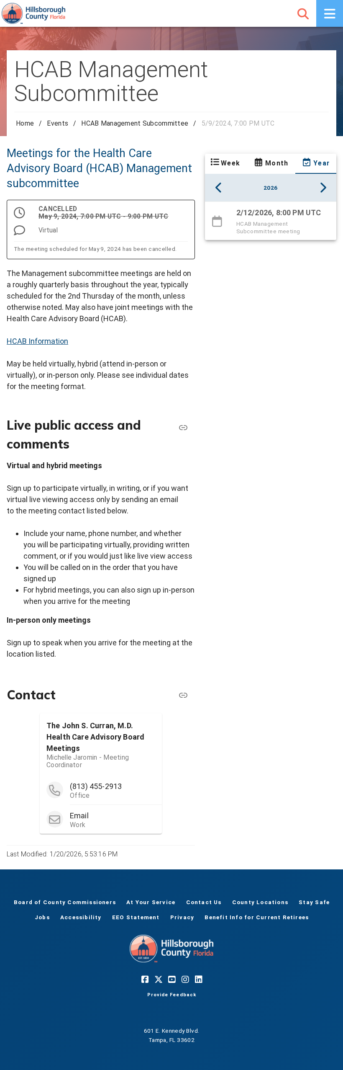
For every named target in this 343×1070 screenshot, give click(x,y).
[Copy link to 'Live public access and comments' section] (183, 427)
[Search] (303, 13)
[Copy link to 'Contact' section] (183, 695)
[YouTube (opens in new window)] (171, 979)
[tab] (225, 164)
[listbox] (270, 220)
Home (25, 123)
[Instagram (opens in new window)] (185, 979)
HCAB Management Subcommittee (134, 123)
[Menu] (329, 13)
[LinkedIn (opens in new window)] (198, 979)
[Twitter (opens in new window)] (158, 979)
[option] (270, 221)
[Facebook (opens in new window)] (144, 979)
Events (57, 123)
